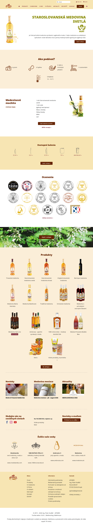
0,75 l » (46, 155)
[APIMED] (10, 4)
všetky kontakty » (75, 494)
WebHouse (57, 515)
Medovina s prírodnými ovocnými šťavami (80, 306)
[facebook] (7, 422)
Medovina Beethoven (29, 304)
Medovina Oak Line (14, 332)
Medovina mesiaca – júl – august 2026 (46, 398)
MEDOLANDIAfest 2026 (69, 398)
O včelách (30, 489)
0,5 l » (31, 155)
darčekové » (78, 155)
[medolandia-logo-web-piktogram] (15, 441)
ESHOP (29, 496)
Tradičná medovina (46, 304)
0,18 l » (15, 155)
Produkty (30, 482)
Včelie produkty (39, 422)
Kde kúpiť (30, 492)
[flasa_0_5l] (31, 148)
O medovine (31, 485)
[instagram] (11, 422)
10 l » (62, 155)
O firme (29, 487)
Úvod (28, 480)
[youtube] (15, 422)
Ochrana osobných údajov (56, 494)
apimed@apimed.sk (75, 491)
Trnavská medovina (12, 278)
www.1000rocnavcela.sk (36, 463)
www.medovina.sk (78, 460)
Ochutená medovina (63, 304)
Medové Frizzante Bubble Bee (15, 398)
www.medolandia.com (14, 463)
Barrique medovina (80, 278)
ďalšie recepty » (46, 127)
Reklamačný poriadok (55, 482)
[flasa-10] (62, 148)
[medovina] (78, 441)
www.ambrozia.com (57, 460)
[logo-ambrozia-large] (57, 441)
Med (35, 425)
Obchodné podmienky (55, 480)
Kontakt (29, 494)
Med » (36, 358)
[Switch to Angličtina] (86, 6)
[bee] (36, 441)
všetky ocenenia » (47, 218)
